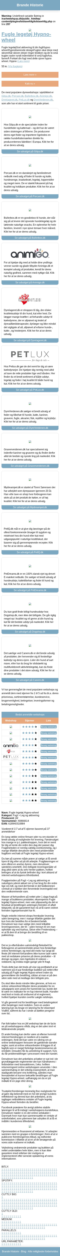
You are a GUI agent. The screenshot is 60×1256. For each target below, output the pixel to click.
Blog (23, 1251)
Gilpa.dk (6, 96)
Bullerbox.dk (31, 96)
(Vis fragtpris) (15, 66)
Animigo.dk (46, 96)
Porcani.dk (18, 96)
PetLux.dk (24, 99)
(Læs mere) (23, 61)
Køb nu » (30, 83)
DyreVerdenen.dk (43, 99)
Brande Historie (30, 5)
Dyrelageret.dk (10, 99)
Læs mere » (30, 74)
